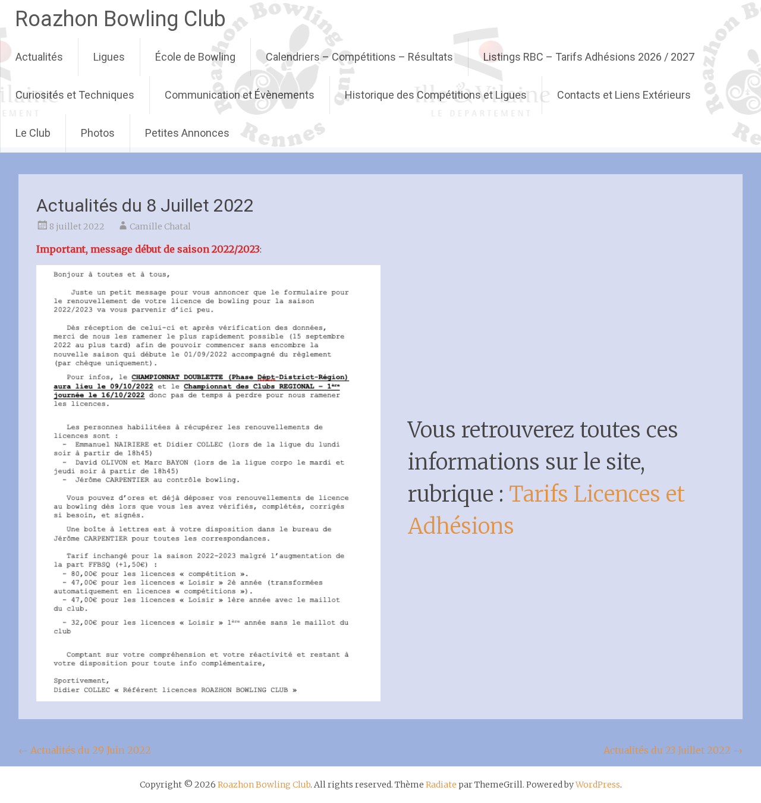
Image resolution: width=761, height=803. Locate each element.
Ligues (109, 57)
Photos (98, 133)
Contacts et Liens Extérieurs (624, 95)
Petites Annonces (187, 133)
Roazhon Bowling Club (120, 19)
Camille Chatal (160, 226)
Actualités (39, 57)
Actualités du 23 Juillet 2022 (673, 750)
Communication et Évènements (240, 95)
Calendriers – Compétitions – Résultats (359, 57)
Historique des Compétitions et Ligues (436, 95)
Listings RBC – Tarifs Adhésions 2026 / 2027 (588, 57)
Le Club (33, 133)
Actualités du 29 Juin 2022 (84, 750)
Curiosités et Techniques (74, 95)
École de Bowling (195, 57)
